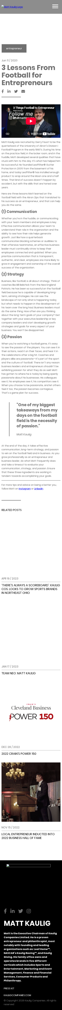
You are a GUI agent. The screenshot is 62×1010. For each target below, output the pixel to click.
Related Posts (12, 510)
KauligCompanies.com (17, 995)
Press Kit (9, 988)
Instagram (25, 488)
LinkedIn (38, 488)
